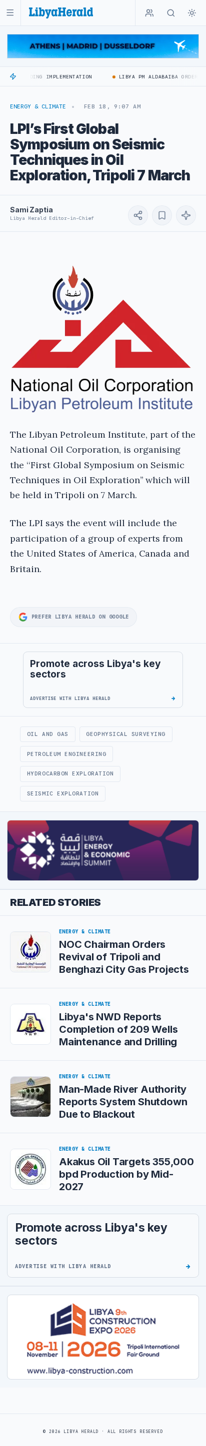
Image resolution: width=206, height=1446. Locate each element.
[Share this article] (138, 215)
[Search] (171, 13)
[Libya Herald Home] (61, 12)
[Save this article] (162, 215)
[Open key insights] (186, 215)
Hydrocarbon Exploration (70, 773)
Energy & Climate (38, 106)
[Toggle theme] (192, 13)
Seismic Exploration (62, 793)
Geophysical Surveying (125, 733)
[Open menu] (10, 12)
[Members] (150, 13)
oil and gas (47, 733)
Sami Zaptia (31, 209)
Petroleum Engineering (66, 753)
